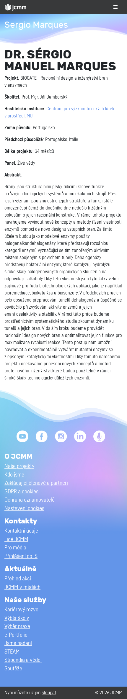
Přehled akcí (17, 579)
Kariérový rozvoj (22, 610)
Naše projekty (19, 466)
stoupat (49, 692)
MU (28, 116)
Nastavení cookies (24, 508)
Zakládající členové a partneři (36, 483)
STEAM (12, 652)
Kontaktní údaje (21, 531)
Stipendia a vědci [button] (23, 660)
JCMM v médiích (22, 587)
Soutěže (13, 669)
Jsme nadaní (18, 643)
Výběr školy (16, 618)
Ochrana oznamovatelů (29, 500)
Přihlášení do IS (21, 556)
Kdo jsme (14, 475)
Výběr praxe (17, 626)
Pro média (15, 548)
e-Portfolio (15, 635)
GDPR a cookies (21, 492)
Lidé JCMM (16, 539)
